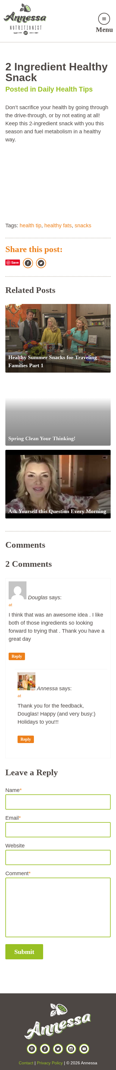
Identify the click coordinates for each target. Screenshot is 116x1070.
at (10, 604)
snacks (83, 225)
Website (15, 846)
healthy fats (58, 225)
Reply (17, 656)
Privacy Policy (50, 1063)
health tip (30, 225)
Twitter (41, 263)
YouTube (84, 1049)
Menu (104, 29)
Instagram (71, 1049)
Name (13, 790)
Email (13, 818)
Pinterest (32, 1049)
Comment (18, 873)
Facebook (28, 263)
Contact (26, 1063)
